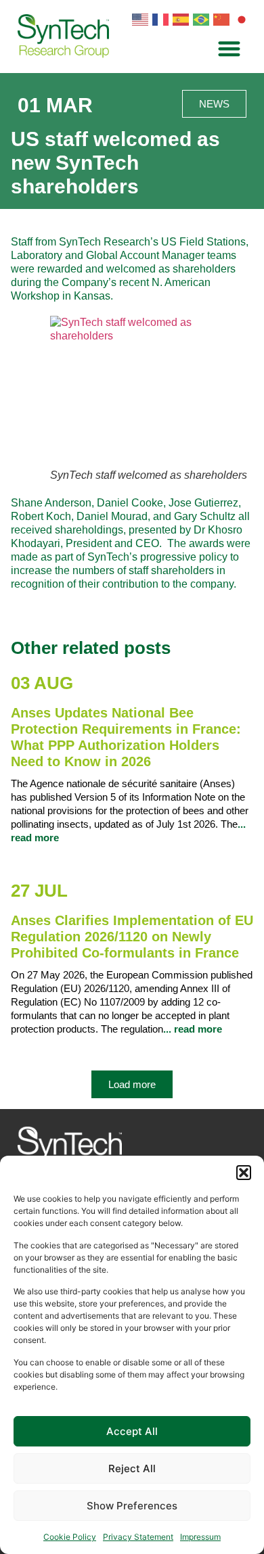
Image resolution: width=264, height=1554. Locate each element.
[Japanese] (244, 18)
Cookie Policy (69, 1537)
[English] (142, 18)
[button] (243, 1172)
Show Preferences (132, 1505)
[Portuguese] (203, 18)
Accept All (132, 1431)
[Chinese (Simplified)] (223, 18)
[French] (162, 18)
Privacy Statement (138, 1537)
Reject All (132, 1468)
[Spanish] (183, 18)
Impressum (200, 1537)
